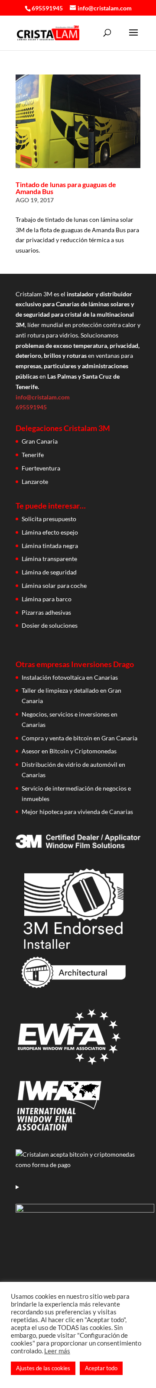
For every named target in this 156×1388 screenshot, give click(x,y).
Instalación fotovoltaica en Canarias (70, 677)
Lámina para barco (47, 599)
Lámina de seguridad (49, 572)
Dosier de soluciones (50, 625)
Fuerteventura (41, 468)
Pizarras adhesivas (46, 612)
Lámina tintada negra (50, 545)
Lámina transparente (49, 558)
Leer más (57, 1351)
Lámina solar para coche (54, 585)
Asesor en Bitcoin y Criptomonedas (69, 751)
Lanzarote (35, 481)
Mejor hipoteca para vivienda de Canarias (77, 811)
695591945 (47, 8)
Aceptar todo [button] (101, 1368)
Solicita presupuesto (49, 518)
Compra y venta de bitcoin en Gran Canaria (79, 738)
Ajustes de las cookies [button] (43, 1368)
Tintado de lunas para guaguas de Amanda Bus (66, 187)
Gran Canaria (40, 441)
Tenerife (33, 454)
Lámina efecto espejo (50, 532)
